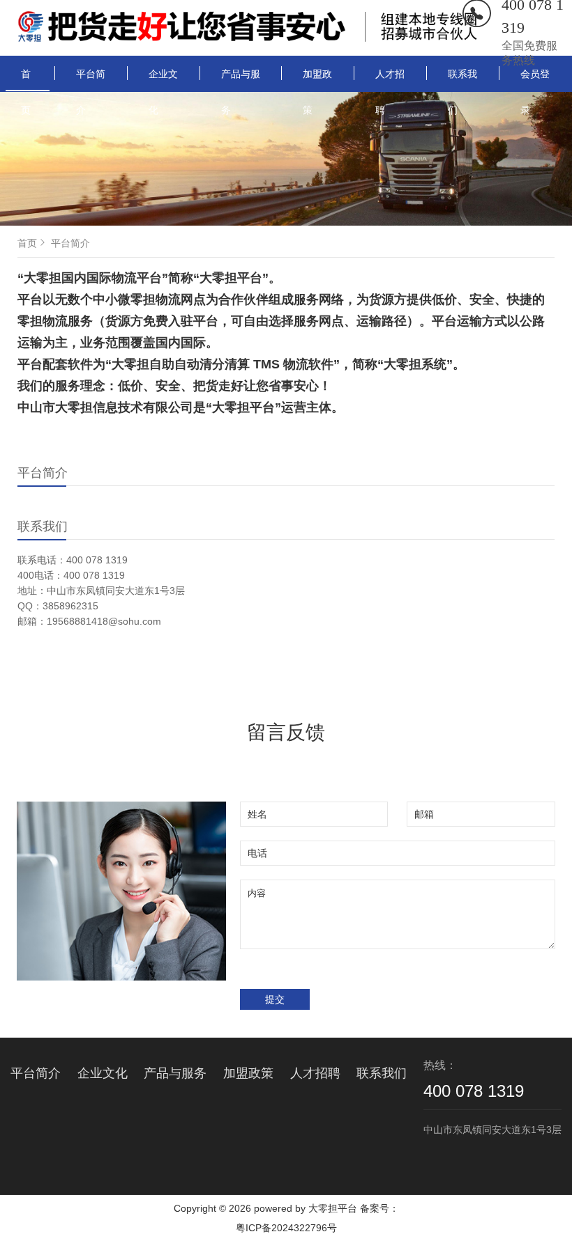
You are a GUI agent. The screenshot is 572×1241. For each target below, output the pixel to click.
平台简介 (90, 79)
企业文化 (163, 79)
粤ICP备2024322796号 (286, 1227)
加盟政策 (317, 79)
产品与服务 (240, 79)
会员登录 (535, 79)
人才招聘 (390, 79)
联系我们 (462, 79)
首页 (26, 79)
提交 (275, 999)
